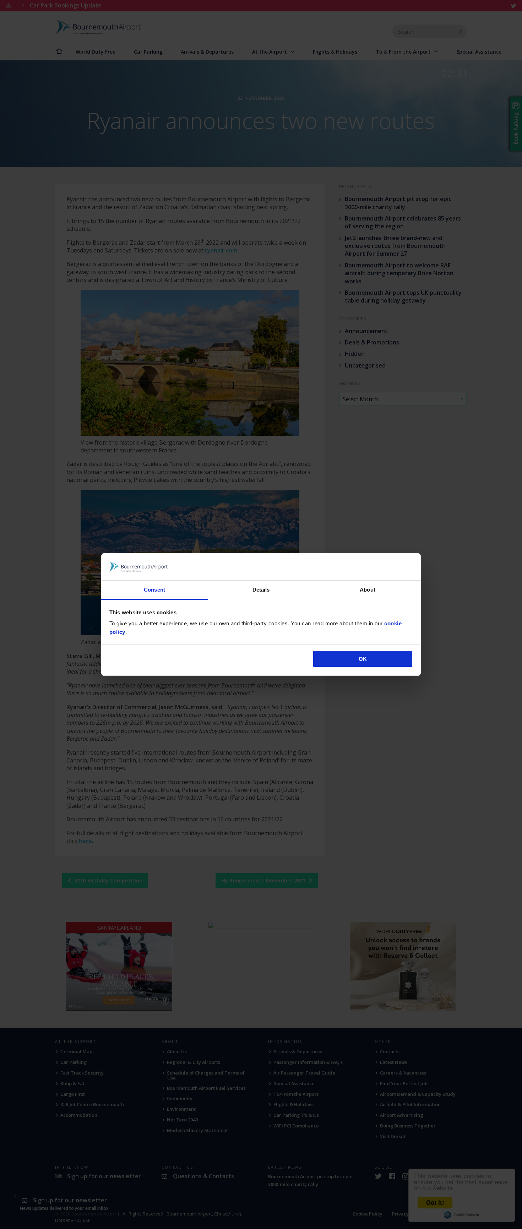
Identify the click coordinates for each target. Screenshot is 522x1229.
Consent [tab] (154, 590)
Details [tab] (261, 590)
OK (363, 659)
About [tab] (367, 590)
